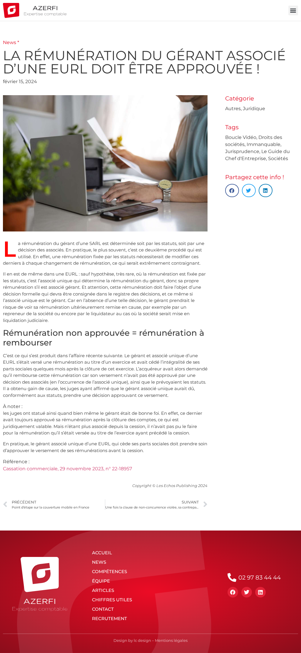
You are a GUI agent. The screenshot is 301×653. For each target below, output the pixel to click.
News (99, 562)
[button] (293, 10)
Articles (103, 590)
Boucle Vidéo (240, 137)
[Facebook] (233, 592)
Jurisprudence (242, 151)
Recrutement (109, 618)
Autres (233, 108)
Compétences (109, 571)
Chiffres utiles (112, 599)
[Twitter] (246, 592)
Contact (103, 609)
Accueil (102, 552)
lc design (142, 640)
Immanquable (263, 144)
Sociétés (278, 158)
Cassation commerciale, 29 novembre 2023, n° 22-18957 (67, 468)
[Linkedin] (260, 592)
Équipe (101, 581)
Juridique (254, 108)
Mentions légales (171, 640)
